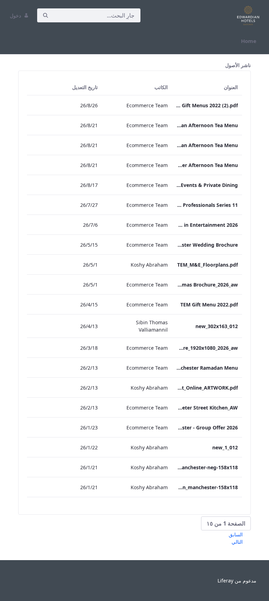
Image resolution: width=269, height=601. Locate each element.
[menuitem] (248, 41)
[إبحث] (45, 15)
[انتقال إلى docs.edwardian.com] (246, 15)
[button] (226, 523)
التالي (237, 541)
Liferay (225, 580)
